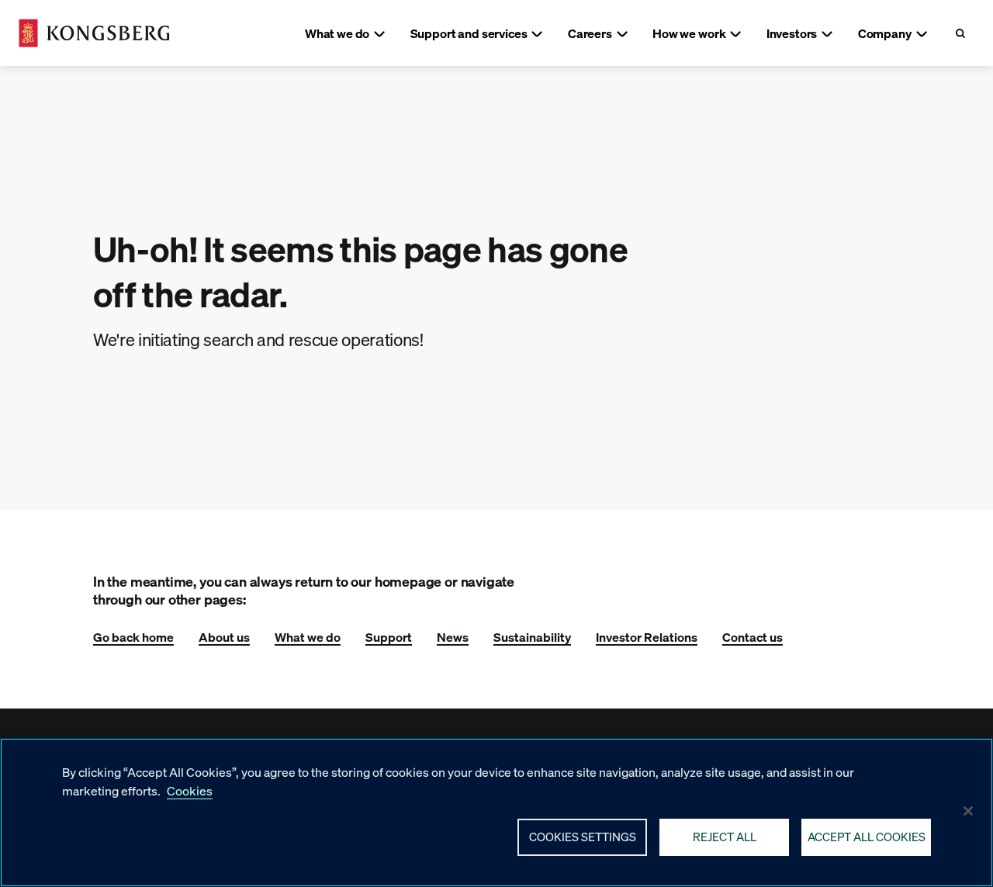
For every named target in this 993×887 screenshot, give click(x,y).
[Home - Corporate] (94, 33)
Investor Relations (646, 637)
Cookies (190, 790)
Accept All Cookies (867, 836)
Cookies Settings (582, 836)
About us (224, 637)
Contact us (752, 637)
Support (388, 637)
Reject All (724, 836)
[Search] (960, 33)
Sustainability (532, 637)
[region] (496, 812)
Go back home (133, 637)
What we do (308, 637)
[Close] (968, 811)
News (453, 637)
